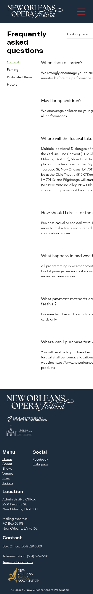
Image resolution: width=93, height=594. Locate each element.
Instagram (40, 464)
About (7, 464)
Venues (7, 473)
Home (7, 459)
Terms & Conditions (18, 562)
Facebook (40, 459)
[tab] (19, 62)
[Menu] (81, 12)
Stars (6, 478)
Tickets (7, 483)
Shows (7, 468)
